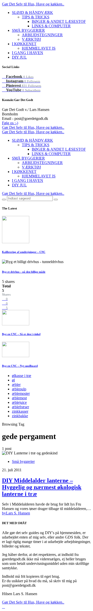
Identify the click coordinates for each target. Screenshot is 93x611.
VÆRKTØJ (31, 39)
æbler (16, 384)
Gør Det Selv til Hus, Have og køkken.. (33, 4)
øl (13, 380)
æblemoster (21, 393)
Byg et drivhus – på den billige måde (23, 271)
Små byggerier (23, 461)
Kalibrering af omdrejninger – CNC (23, 251)
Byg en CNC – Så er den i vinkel (21, 334)
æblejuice (19, 402)
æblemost (19, 398)
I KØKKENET (24, 44)
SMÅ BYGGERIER (28, 30)
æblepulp (19, 389)
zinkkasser (20, 411)
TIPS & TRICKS (35, 17)
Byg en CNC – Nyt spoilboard (20, 365)
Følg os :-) (10, 123)
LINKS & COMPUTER (51, 26)
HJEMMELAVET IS (39, 48)
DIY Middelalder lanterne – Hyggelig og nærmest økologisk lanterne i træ (41, 487)
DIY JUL (19, 57)
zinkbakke (20, 416)
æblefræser (20, 407)
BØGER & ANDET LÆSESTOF (59, 21)
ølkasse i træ (21, 375)
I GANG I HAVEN (27, 53)
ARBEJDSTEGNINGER (42, 35)
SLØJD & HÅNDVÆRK (32, 12)
